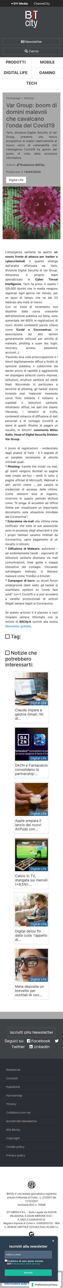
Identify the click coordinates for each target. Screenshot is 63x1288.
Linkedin (41, 1046)
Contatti (12, 1078)
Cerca (33, 51)
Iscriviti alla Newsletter (31, 1032)
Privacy (11, 1104)
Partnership (14, 1096)
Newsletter (33, 41)
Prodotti (16, 62)
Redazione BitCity (31, 165)
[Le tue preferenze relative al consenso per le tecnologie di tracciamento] (44, 1284)
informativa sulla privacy (26, 1263)
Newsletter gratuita (18, 626)
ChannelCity (42, 3)
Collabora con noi (18, 1113)
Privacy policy (15, 1155)
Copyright (13, 1138)
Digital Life (15, 72)
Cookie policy (15, 1147)
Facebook (40, 1041)
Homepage (13, 98)
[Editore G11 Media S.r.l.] (31, 1235)
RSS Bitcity (13, 1130)
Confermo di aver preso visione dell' (25, 1262)
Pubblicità (13, 1087)
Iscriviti (28, 1272)
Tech (31, 83)
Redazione (13, 1070)
